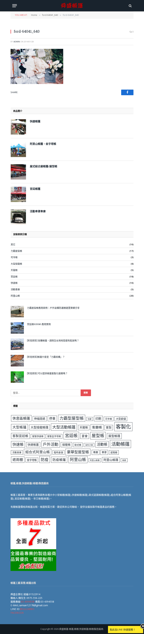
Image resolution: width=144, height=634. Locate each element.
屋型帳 (98, 435)
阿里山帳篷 (110, 460)
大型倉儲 (121, 418)
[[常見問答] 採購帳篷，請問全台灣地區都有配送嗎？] (17, 344)
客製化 (123, 426)
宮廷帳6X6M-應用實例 (39, 324)
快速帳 (14, 282)
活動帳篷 (120, 444)
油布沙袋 (89, 445)
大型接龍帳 (16, 263)
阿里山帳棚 (95, 460)
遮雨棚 (17, 459)
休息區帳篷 (21, 418)
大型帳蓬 (19, 427)
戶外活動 (50, 444)
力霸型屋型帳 (72, 418)
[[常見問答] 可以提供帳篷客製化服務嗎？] (17, 377)
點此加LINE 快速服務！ (123, 629)
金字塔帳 (32, 460)
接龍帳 (66, 445)
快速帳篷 (33, 445)
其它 (13, 244)
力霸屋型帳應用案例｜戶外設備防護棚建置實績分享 (53, 307)
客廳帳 (97, 427)
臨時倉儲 (58, 452)
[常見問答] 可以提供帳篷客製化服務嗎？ (47, 373)
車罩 (104, 452)
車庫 (95, 452)
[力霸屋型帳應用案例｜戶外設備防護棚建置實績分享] (17, 311)
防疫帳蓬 (59, 459)
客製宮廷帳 (20, 436)
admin (17, 41)
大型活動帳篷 (64, 427)
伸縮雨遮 (39, 419)
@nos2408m (27, 609)
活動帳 (102, 444)
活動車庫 (15, 289)
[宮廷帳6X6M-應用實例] (17, 328)
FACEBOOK (17, 612)
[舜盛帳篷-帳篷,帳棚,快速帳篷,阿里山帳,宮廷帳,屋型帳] (72, 5)
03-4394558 (27, 601)
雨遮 (124, 460)
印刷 (98, 419)
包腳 (89, 419)
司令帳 (14, 257)
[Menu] (14, 6)
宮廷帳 (14, 276)
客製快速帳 (38, 436)
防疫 (44, 459)
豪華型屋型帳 (78, 451)
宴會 (85, 436)
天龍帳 (14, 270)
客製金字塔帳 (54, 436)
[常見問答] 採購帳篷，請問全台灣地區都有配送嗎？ (53, 340)
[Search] (130, 6)
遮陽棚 (113, 452)
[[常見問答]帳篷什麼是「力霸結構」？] (17, 360)
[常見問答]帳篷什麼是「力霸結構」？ (46, 356)
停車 (52, 418)
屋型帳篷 (114, 436)
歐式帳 (77, 444)
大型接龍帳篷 (39, 427)
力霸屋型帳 (16, 250)
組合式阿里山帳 (37, 452)
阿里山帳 (15, 295)
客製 (109, 427)
